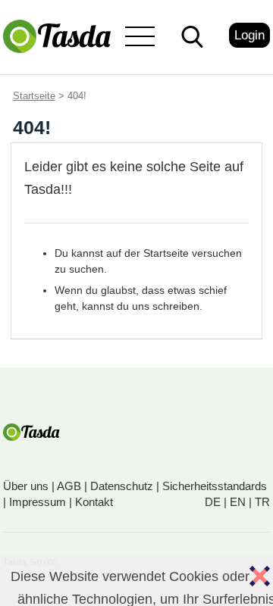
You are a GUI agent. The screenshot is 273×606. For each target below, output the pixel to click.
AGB (69, 485)
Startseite (34, 96)
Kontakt (94, 501)
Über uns (26, 485)
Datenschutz (121, 485)
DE (213, 501)
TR (262, 501)
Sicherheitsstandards (214, 485)
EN (238, 501)
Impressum (37, 501)
